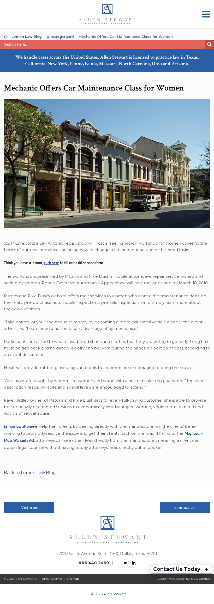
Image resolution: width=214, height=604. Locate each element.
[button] (206, 14)
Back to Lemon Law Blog (30, 472)
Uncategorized (60, 36)
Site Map (73, 579)
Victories (29, 507)
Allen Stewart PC (6, 37)
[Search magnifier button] (209, 44)
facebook (117, 563)
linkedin (133, 563)
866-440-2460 (94, 562)
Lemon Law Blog (26, 36)
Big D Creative (200, 579)
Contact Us (184, 507)
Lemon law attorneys (21, 427)
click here (51, 263)
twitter (125, 563)
